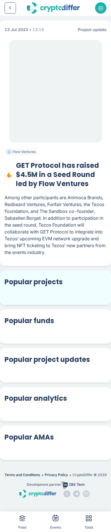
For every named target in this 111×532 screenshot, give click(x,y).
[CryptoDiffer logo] (53, 8)
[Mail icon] (86, 493)
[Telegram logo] (76, 494)
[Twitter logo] (66, 494)
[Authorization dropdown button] (100, 8)
